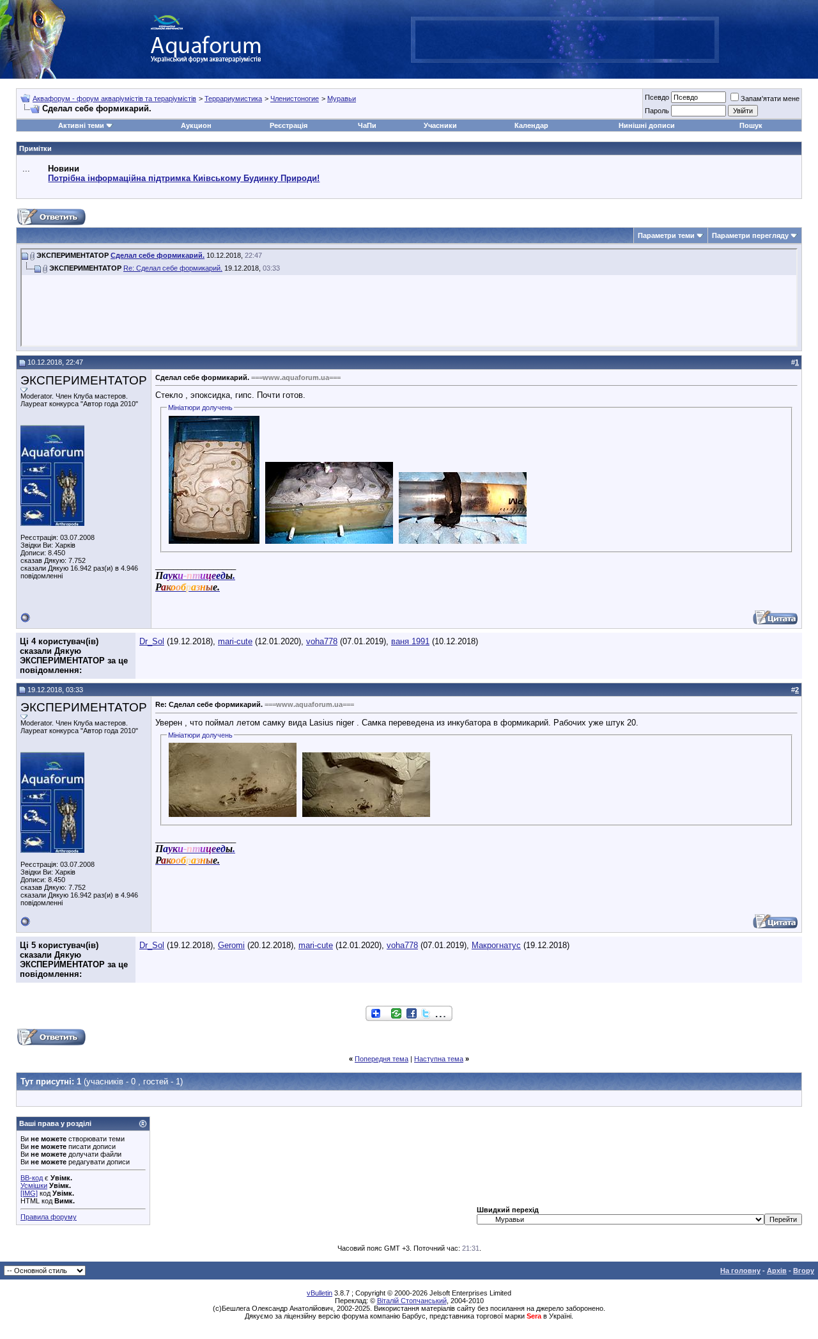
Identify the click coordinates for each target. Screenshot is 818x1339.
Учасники (440, 125)
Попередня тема (381, 1059)
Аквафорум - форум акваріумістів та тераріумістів (114, 98)
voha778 (321, 641)
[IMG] (29, 1193)
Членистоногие (294, 98)
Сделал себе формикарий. (157, 255)
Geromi (231, 945)
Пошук (750, 125)
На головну (740, 1270)
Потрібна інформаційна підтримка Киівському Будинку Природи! (184, 178)
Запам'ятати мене (770, 98)
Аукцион (196, 125)
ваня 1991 (410, 641)
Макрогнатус (496, 945)
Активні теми (81, 125)
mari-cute (235, 641)
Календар (531, 125)
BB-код (31, 1178)
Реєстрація (288, 125)
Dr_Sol (151, 641)
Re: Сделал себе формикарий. (172, 268)
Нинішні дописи (647, 125)
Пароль (657, 111)
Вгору (803, 1270)
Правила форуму (48, 1217)
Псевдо (657, 97)
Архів (777, 1270)
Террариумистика (233, 98)
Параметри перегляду (750, 235)
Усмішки (33, 1185)
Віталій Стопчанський (412, 1300)
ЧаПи (367, 125)
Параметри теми (666, 235)
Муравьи (341, 98)
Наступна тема (438, 1059)
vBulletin (319, 1293)
